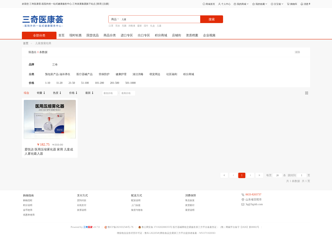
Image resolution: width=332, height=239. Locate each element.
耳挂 (117, 25)
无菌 (124, 25)
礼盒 (152, 25)
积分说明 (27, 205)
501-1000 (130, 82)
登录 (99, 3)
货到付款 (81, 200)
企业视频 (209, 35)
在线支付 (81, 205)
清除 (297, 52)
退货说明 (189, 210)
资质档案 (192, 35)
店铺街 (176, 35)
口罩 (111, 25)
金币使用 (27, 210)
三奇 (55, 64)
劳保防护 (104, 74)
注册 (106, 3)
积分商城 (161, 35)
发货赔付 (189, 205)
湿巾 (146, 25)
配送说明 (135, 200)
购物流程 (27, 200)
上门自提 (135, 205)
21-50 (72, 82)
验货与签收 (137, 210)
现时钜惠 (75, 35)
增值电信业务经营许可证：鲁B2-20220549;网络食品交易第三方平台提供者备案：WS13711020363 (166, 233)
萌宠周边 (154, 74)
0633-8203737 (253, 194)
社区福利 (171, 74)
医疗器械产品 (84, 74)
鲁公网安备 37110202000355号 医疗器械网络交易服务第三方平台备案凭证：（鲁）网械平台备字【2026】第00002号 (200, 227)
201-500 (114, 82)
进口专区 (127, 35)
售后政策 (189, 200)
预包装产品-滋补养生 (57, 74)
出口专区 (144, 35)
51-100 (85, 82)
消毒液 (131, 25)
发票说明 (81, 210)
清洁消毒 (138, 74)
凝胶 (139, 25)
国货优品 (92, 35)
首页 (61, 35)
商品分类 (110, 35)
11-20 (59, 82)
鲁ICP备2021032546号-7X (120, 227)
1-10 (47, 82)
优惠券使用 (29, 214)
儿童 (159, 25)
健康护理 (121, 74)
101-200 (99, 82)
